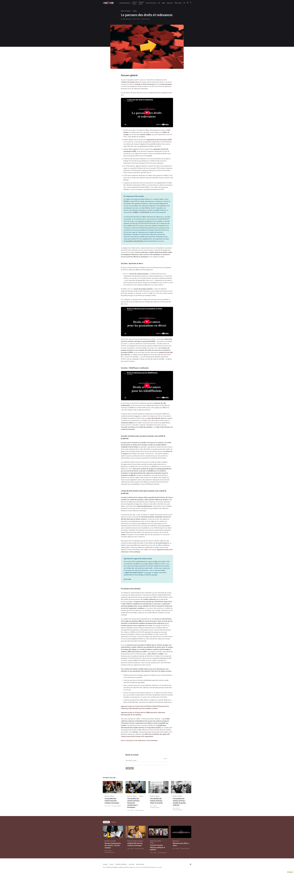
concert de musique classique (138, 274)
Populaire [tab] (114, 822)
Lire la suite (127, 579)
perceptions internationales (134, 241)
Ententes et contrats (110, 841)
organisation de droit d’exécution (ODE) (159, 140)
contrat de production (154, 418)
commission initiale (127, 423)
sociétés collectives (149, 599)
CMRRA (135, 212)
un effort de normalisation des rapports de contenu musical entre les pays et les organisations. (145, 735)
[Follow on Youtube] (190, 864)
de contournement (162, 543)
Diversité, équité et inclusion (135, 841)
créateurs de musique (128, 82)
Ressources (176, 841)
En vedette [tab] (106, 822)
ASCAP (153, 654)
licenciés (138, 84)
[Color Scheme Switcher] (187, 2)
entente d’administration (144, 506)
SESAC (161, 654)
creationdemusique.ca (127, 19)
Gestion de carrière (155, 841)
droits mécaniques (166, 84)
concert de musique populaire (143, 289)
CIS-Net (135, 732)
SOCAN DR (145, 212)
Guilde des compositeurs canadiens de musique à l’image (119, 867)
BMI (149, 654)
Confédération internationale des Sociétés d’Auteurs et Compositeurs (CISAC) (143, 726)
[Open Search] (190, 2)
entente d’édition (145, 135)
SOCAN (126, 201)
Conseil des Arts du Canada (148, 867)
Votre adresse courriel (131, 761)
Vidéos (135, 11)
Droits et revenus (125, 11)
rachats (123, 535)
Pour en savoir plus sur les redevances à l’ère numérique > (139, 740)
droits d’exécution (148, 84)
